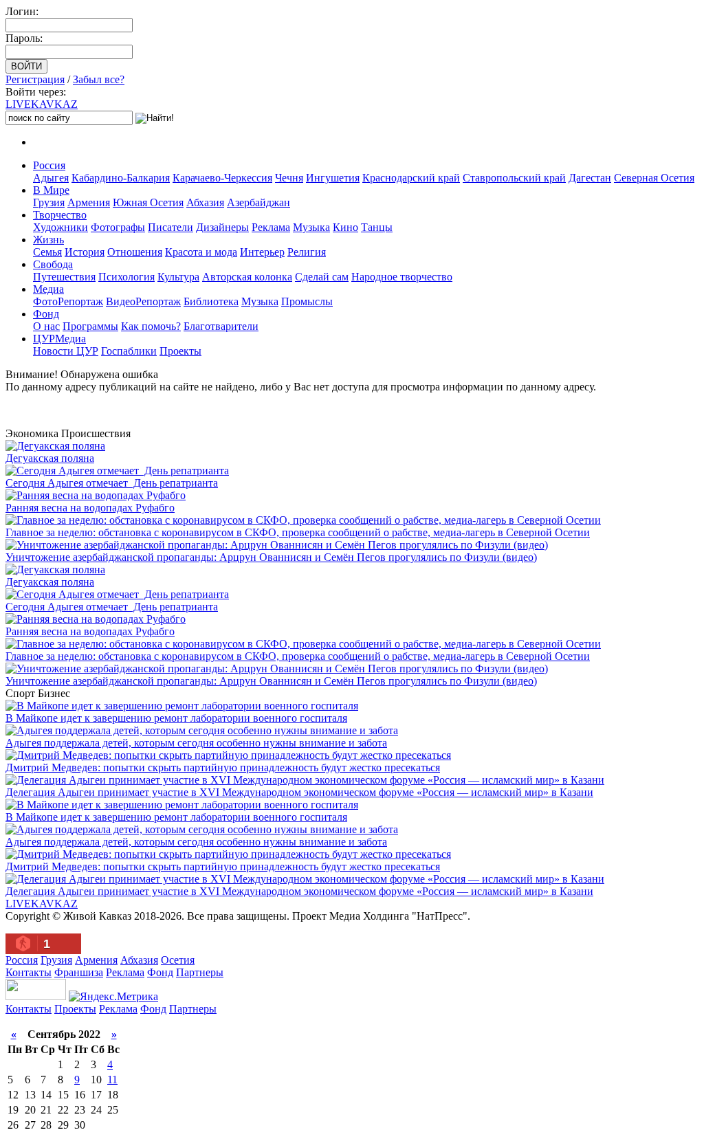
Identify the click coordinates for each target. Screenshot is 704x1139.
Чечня (289, 178)
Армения (88, 202)
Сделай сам (322, 277)
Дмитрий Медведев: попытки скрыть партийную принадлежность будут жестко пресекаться (223, 767)
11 (112, 1079)
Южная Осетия (148, 202)
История (84, 252)
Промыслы (307, 301)
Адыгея (51, 178)
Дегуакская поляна (50, 458)
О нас (46, 326)
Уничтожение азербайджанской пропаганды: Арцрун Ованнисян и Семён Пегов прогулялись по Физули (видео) (271, 557)
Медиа (48, 289)
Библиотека (211, 301)
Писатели (170, 227)
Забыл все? (98, 79)
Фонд (46, 314)
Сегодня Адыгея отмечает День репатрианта (112, 483)
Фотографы (118, 227)
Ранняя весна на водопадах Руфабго (90, 507)
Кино (345, 227)
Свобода (53, 264)
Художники (60, 227)
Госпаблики (129, 351)
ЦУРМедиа (59, 338)
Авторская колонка (247, 277)
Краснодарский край (411, 178)
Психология (126, 277)
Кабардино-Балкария (121, 178)
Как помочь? (151, 326)
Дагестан (590, 178)
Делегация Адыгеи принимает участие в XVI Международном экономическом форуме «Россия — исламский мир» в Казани (299, 792)
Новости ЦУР (65, 351)
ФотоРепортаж (68, 301)
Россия (49, 165)
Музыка (311, 227)
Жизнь (48, 239)
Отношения (134, 252)
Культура (178, 277)
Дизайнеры (222, 227)
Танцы (377, 227)
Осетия (178, 960)
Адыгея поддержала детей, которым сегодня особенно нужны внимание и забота (196, 743)
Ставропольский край (514, 178)
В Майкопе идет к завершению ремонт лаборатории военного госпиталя (176, 718)
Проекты (180, 351)
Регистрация (35, 79)
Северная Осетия (654, 178)
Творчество (60, 215)
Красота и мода (201, 252)
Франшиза (78, 972)
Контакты (29, 972)
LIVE (42, 104)
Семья (47, 252)
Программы (90, 326)
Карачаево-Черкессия (222, 178)
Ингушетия (333, 178)
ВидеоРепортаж (143, 301)
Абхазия (205, 202)
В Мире (51, 190)
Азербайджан (258, 202)
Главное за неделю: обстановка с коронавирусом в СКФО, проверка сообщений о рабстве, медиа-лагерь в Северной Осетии (298, 532)
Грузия (49, 202)
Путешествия (64, 277)
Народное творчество (401, 277)
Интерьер (262, 252)
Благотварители (221, 326)
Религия (306, 252)
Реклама (271, 227)
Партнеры (199, 972)
